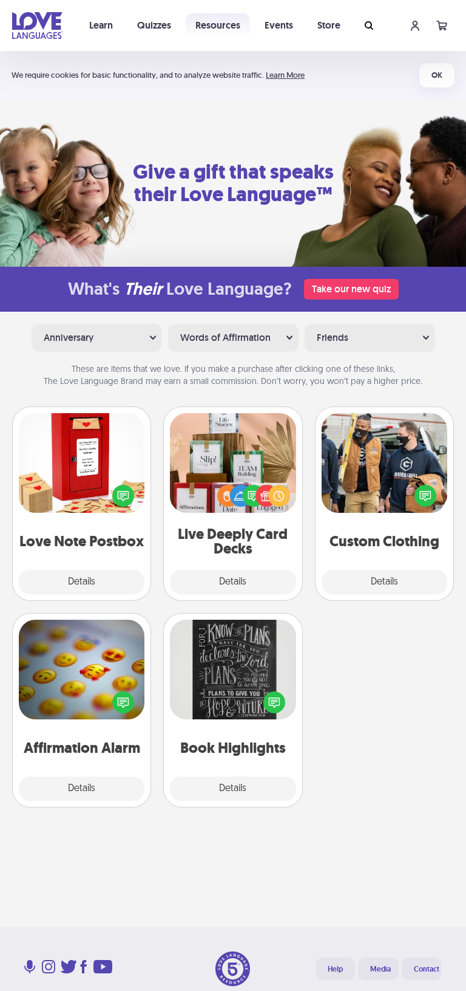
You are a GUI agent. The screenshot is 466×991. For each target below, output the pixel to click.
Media (380, 969)
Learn (101, 25)
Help (335, 969)
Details (81, 582)
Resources (217, 25)
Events (279, 25)
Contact (426, 969)
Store (328, 25)
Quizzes (154, 25)
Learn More (285, 75)
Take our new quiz (351, 289)
